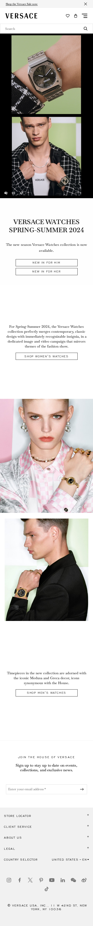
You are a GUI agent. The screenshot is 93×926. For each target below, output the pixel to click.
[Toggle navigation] (85, 16)
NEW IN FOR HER (46, 271)
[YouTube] (52, 880)
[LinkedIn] (63, 880)
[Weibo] (84, 880)
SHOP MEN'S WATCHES (46, 692)
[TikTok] (47, 889)
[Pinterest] (41, 880)
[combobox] (46, 28)
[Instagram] (9, 880)
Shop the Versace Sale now (22, 4)
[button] (76, 16)
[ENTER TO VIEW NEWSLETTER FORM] (83, 789)
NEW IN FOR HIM (46, 262)
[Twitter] (30, 880)
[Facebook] (20, 880)
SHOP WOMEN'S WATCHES (46, 356)
